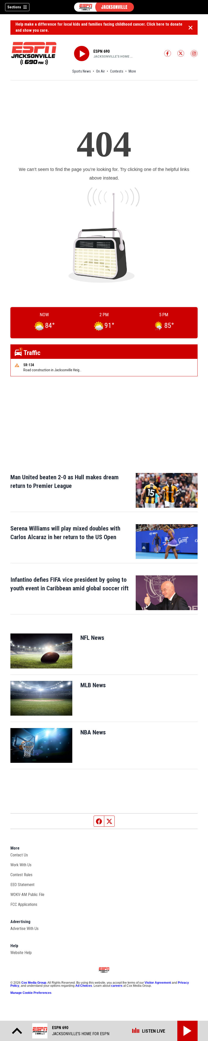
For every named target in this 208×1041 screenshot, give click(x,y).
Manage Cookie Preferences (30, 993)
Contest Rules (21, 874)
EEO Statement (22, 884)
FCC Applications (23, 904)
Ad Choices (83, 985)
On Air (100, 71)
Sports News (81, 71)
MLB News (93, 685)
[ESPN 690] (104, 7)
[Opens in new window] (41, 650)
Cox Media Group (33, 982)
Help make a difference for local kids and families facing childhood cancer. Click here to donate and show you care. (98, 27)
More (132, 71)
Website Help (21, 952)
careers (117, 985)
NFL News (92, 637)
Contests (116, 71)
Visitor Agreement (158, 982)
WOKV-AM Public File (27, 894)
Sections (14, 7)
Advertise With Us (24, 928)
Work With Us (20, 864)
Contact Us (19, 855)
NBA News (93, 732)
